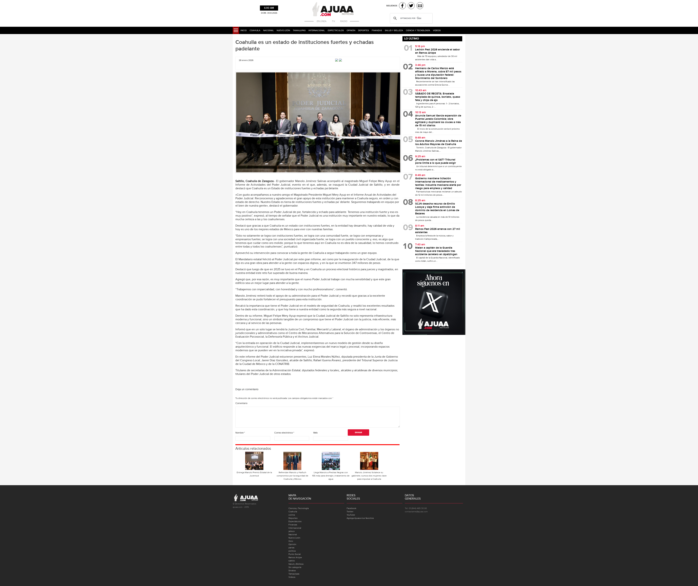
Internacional (316, 30)
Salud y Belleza (394, 30)
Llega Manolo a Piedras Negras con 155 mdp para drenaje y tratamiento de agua (331, 475)
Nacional (268, 30)
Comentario (241, 403)
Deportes (363, 30)
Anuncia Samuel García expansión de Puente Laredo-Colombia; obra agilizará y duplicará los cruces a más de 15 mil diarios (438, 120)
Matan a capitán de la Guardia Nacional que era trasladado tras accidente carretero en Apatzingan (436, 251)
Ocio (290, 541)
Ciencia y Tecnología (418, 30)
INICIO (243, 30)
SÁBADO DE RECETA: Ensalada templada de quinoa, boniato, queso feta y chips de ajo (437, 97)
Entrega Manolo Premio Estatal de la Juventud (254, 474)
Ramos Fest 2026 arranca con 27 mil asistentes (437, 230)
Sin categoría (294, 567)
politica (292, 551)
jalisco (291, 531)
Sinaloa (292, 570)
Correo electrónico (284, 432)
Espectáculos (336, 30)
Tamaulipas (299, 30)
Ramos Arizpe (295, 557)
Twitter (350, 511)
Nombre (240, 432)
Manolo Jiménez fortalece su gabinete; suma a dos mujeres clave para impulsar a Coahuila (369, 475)
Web (315, 432)
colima (291, 515)
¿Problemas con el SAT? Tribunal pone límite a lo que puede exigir (435, 161)
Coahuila (255, 30)
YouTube (351, 515)
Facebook (351, 508)
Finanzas (377, 30)
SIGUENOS (391, 5)
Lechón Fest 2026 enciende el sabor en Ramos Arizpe (437, 51)
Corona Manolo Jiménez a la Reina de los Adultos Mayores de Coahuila (438, 142)
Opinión (351, 30)
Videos (437, 30)
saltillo (291, 560)
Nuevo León (283, 30)
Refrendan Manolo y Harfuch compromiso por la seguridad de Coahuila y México (292, 475)
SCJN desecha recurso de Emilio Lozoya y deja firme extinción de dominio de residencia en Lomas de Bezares (437, 208)
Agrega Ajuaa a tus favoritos (360, 518)
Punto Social (294, 554)
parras (291, 547)
